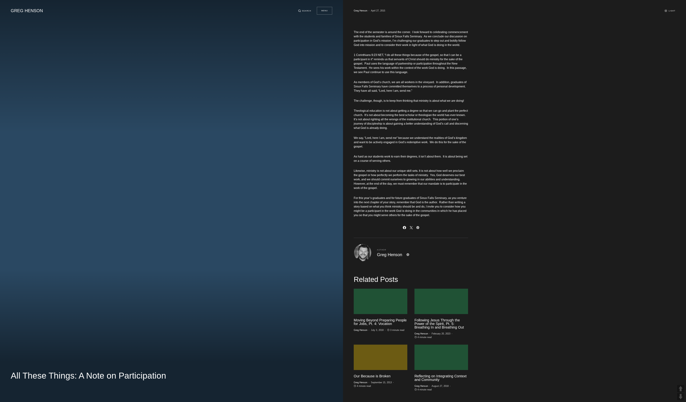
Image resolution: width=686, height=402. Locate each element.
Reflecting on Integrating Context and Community (440, 378)
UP (680, 388)
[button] (304, 10)
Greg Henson (27, 10)
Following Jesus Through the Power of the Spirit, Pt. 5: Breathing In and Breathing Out (439, 323)
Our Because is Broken (372, 376)
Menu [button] (324, 11)
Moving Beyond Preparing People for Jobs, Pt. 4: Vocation (380, 322)
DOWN (680, 396)
